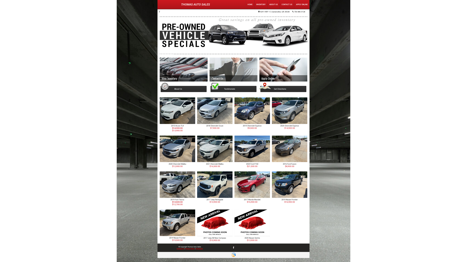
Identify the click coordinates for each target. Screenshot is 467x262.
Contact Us (180, 249)
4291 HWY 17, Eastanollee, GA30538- (275, 12)
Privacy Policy (190, 249)
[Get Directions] (283, 83)
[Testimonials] (233, 83)
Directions (199, 249)
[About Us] (184, 83)
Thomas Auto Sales (195, 4)
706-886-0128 (299, 12)
